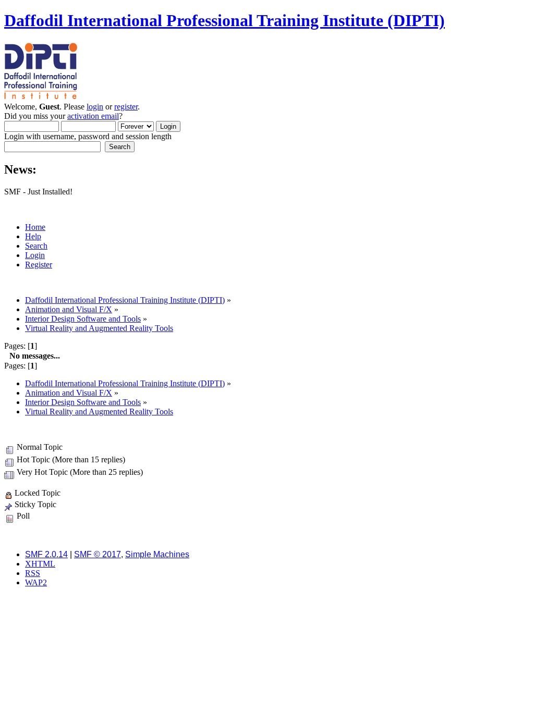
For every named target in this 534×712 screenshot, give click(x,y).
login (95, 106)
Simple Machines (157, 554)
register (126, 106)
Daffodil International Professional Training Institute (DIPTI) (224, 20)
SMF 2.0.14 (46, 554)
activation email (93, 116)
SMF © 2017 (97, 554)
